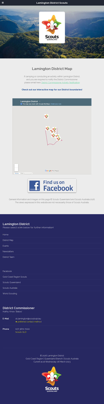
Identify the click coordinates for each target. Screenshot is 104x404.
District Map (8, 240)
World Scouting (10, 293)
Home (5, 234)
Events (6, 246)
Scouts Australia (10, 288)
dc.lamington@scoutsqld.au (28, 318)
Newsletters (8, 251)
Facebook (7, 271)
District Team (8, 257)
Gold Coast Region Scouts (15, 277)
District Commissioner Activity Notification (60, 82)
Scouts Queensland (12, 282)
